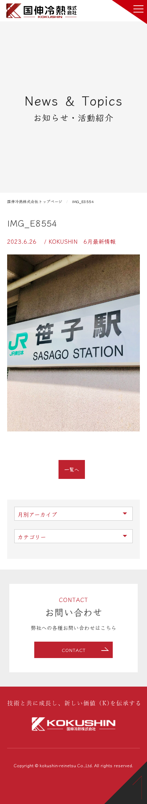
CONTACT (74, 650)
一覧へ (71, 469)
